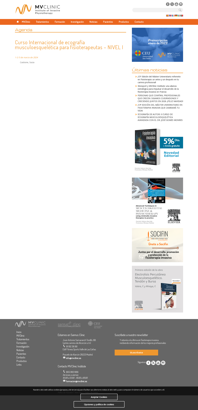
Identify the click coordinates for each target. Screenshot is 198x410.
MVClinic (26, 21)
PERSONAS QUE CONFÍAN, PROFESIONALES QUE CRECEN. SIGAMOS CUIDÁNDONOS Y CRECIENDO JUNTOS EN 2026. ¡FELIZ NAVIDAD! (160, 98)
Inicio (18, 331)
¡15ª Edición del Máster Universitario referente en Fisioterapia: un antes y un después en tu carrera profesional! (159, 79)
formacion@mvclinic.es (76, 381)
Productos (124, 21)
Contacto (139, 21)
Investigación (77, 21)
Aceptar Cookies (99, 396)
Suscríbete (136, 352)
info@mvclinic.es (73, 358)
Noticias (93, 21)
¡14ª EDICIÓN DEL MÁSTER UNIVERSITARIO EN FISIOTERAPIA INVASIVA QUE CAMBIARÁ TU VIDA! (160, 107)
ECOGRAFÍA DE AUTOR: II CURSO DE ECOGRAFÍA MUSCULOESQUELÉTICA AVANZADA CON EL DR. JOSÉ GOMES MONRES (160, 117)
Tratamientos (42, 21)
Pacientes (108, 21)
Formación (60, 21)
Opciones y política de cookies (99, 404)
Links (19, 364)
